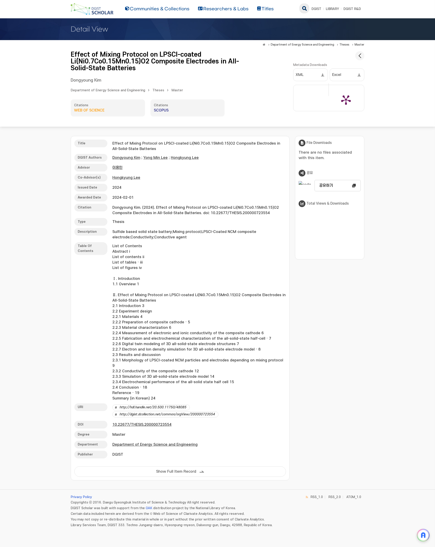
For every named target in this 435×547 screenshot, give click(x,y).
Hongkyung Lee (185, 158)
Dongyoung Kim (86, 80)
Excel (336, 75)
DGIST (316, 9)
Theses (344, 44)
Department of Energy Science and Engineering (302, 44)
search (304, 8)
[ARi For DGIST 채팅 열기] (423, 535)
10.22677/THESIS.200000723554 (142, 425)
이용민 (117, 168)
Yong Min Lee (155, 158)
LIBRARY (332, 9)
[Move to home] (264, 44)
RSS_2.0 (335, 497)
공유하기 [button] (326, 186)
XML (300, 75)
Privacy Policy (81, 497)
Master (359, 44)
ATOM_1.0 (353, 497)
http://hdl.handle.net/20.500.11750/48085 (152, 407)
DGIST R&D (352, 9)
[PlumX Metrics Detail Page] (346, 99)
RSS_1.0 (317, 497)
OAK (149, 508)
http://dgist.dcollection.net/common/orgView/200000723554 (167, 414)
